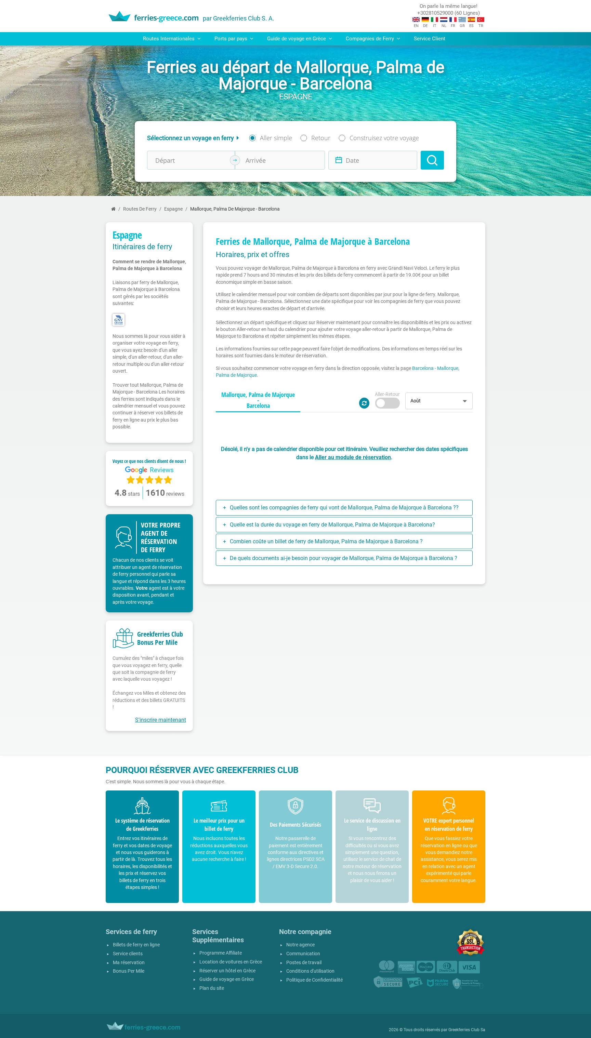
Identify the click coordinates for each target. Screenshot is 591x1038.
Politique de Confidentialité (314, 980)
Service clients (128, 954)
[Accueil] (113, 209)
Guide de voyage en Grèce (226, 979)
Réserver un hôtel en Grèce (227, 971)
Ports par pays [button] (231, 39)
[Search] (432, 160)
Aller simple (276, 138)
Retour (320, 138)
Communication (303, 954)
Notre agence (300, 945)
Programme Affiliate (220, 953)
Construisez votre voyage (384, 138)
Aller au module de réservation (353, 457)
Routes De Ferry (140, 209)
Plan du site (211, 988)
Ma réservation (129, 963)
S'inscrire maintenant (160, 720)
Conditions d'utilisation (310, 971)
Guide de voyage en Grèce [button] (297, 39)
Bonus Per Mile (128, 971)
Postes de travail (303, 963)
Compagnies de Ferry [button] (370, 39)
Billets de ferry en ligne (136, 945)
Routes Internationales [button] (169, 39)
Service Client (429, 39)
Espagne (173, 209)
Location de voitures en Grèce (230, 962)
